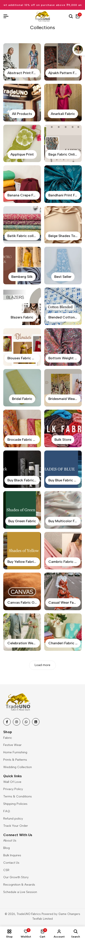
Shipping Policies (15, 804)
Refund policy (13, 818)
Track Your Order (15, 826)
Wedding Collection (17, 767)
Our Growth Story (16, 877)
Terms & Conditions (17, 796)
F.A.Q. (6, 811)
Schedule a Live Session (20, 892)
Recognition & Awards (19, 884)
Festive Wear (12, 745)
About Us (9, 840)
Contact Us (11, 863)
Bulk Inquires (12, 855)
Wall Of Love (12, 782)
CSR (6, 870)
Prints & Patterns (15, 760)
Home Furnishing (15, 752)
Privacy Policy (13, 789)
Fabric (7, 738)
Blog (6, 848)
